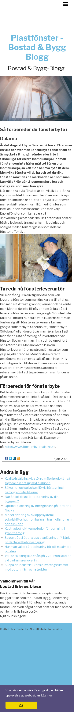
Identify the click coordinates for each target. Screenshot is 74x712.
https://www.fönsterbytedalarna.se (30, 447)
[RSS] (18, 458)
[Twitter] (10, 458)
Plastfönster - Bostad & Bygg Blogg (37, 47)
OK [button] (21, 705)
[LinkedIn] (14, 458)
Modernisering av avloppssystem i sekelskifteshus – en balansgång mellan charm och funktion (38, 519)
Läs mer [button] (46, 695)
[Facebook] (6, 458)
